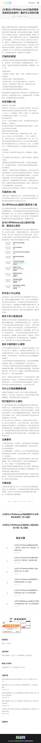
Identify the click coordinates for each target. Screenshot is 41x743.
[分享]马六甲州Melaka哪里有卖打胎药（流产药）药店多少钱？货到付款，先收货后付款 (26, 547)
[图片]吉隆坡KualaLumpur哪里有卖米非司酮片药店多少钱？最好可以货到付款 (20, 694)
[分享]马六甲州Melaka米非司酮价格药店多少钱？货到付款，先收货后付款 (26, 559)
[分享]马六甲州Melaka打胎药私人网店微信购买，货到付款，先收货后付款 (20, 710)
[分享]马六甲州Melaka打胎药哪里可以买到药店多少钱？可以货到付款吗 (26, 591)
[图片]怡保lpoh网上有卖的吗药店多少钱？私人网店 (17, 679)
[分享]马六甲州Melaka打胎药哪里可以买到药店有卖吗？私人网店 (26, 581)
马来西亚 (19, 16)
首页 (13, 16)
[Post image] (7, 548)
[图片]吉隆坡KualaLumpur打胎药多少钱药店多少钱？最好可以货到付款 (20, 702)
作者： (22, 501)
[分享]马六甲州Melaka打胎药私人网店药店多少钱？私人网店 (26, 570)
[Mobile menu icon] (38, 3)
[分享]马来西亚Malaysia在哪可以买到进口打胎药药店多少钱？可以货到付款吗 (26, 602)
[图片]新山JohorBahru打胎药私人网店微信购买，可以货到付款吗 (20, 686)
